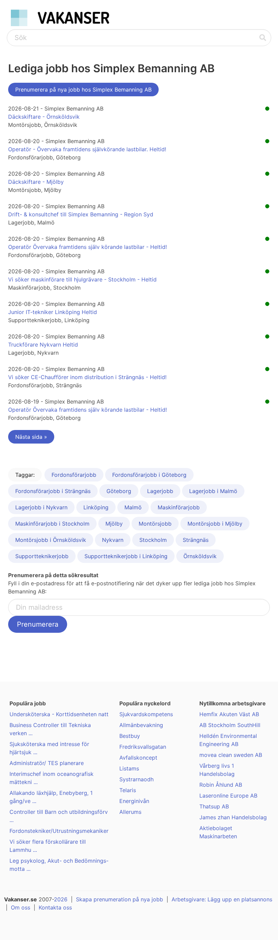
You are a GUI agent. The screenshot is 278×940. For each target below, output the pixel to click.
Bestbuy (129, 735)
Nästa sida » (31, 436)
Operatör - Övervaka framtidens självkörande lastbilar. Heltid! (87, 149)
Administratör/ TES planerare (46, 763)
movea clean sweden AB (230, 754)
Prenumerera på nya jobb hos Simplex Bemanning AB (83, 89)
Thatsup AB (214, 806)
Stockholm (153, 539)
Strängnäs (196, 539)
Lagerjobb (160, 491)
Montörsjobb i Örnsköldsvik (50, 539)
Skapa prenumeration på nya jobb (119, 899)
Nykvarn (112, 539)
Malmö (133, 507)
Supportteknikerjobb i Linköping (125, 556)
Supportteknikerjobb (41, 556)
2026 (60, 899)
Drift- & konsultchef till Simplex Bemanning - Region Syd (80, 214)
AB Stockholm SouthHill (229, 725)
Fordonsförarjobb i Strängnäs (53, 491)
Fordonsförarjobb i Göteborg (149, 474)
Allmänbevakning (141, 725)
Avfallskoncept (138, 757)
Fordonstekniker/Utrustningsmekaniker (58, 830)
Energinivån (134, 801)
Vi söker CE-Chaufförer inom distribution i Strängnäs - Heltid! (87, 377)
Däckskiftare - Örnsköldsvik (44, 116)
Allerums (130, 811)
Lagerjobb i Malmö (213, 491)
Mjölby (114, 523)
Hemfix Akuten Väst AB (229, 714)
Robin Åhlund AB (220, 784)
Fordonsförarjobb (74, 474)
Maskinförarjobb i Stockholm (52, 523)
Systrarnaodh (136, 779)
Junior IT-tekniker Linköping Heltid (52, 312)
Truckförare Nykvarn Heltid (43, 344)
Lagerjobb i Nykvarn (41, 507)
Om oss (20, 907)
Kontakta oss (55, 907)
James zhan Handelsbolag (233, 817)
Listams (129, 768)
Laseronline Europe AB (228, 795)
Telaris (127, 790)
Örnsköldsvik (200, 556)
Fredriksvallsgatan (142, 746)
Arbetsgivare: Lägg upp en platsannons (222, 899)
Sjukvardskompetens (146, 714)
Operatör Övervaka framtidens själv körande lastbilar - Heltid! (87, 246)
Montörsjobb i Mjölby (214, 523)
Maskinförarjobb (179, 507)
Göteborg (118, 491)
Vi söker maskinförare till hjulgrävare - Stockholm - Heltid (82, 279)
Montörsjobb (155, 523)
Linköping (95, 507)
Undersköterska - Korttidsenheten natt (58, 714)
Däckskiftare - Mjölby (36, 181)
